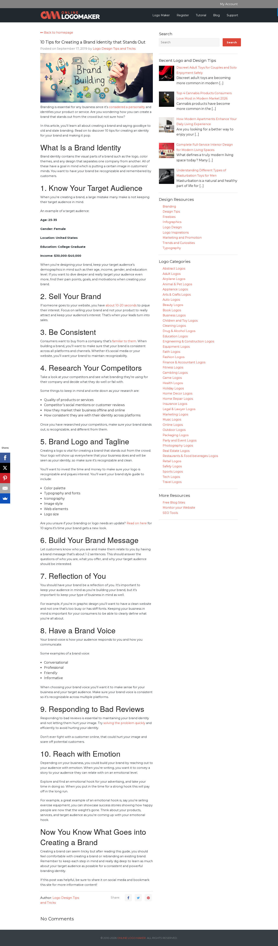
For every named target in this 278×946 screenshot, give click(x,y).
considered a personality (127, 107)
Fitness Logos (173, 367)
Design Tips (171, 211)
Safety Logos (172, 466)
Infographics (172, 222)
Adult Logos (172, 274)
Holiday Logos (173, 388)
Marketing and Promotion (182, 237)
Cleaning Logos (174, 326)
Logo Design (172, 227)
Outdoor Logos (174, 430)
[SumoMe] (5, 498)
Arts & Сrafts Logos (177, 294)
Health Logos (173, 383)
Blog (216, 15)
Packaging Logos (175, 435)
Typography (172, 248)
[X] (5, 468)
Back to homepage (58, 32)
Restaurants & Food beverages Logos (190, 456)
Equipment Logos (176, 346)
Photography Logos (178, 445)
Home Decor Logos (177, 393)
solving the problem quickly (124, 723)
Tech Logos (171, 477)
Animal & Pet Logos (177, 284)
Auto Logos (171, 299)
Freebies (169, 217)
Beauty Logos (173, 305)
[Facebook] (5, 458)
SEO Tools (170, 513)
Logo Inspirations (176, 232)
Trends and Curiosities (179, 243)
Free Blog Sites (174, 502)
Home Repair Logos (178, 399)
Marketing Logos (175, 414)
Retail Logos (172, 461)
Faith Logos (171, 352)
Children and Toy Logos (180, 320)
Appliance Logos (175, 289)
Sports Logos (173, 471)
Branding (169, 206)
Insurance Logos (175, 404)
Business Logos (174, 315)
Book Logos (172, 310)
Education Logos (175, 336)
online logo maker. (131, 937)
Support (232, 15)
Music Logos (172, 419)
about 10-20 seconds (121, 305)
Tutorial (201, 15)
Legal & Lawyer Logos (179, 409)
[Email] (5, 488)
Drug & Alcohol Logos (179, 331)
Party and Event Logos (179, 440)
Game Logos (172, 378)
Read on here (137, 523)
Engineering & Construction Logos (188, 341)
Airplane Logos (174, 279)
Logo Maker (161, 15)
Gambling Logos (175, 373)
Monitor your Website (179, 507)
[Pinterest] (5, 478)
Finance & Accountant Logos (184, 362)
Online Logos (173, 425)
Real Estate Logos (176, 451)
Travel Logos (172, 482)
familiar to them (124, 341)
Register (183, 15)
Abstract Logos (174, 268)
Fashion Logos (173, 357)
